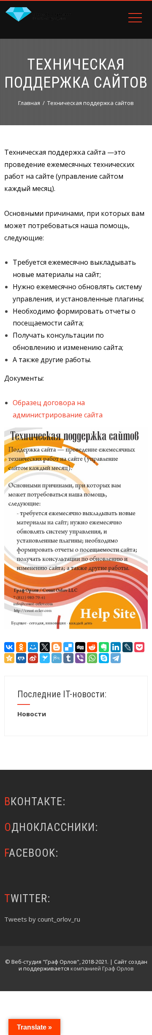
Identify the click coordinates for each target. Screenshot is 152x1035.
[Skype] (104, 658)
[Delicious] (68, 647)
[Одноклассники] (21, 647)
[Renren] (21, 658)
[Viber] (80, 658)
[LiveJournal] (127, 647)
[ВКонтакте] (9, 647)
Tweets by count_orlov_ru (42, 919)
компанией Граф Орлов (102, 968)
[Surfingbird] (45, 658)
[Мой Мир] (33, 647)
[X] (45, 647)
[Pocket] (139, 647)
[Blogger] (57, 647)
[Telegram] (116, 658)
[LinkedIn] (116, 647)
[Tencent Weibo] (57, 658)
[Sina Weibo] (33, 658)
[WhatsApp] (92, 658)
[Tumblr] (68, 658)
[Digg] (80, 647)
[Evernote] (104, 647)
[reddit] (92, 647)
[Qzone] (9, 658)
